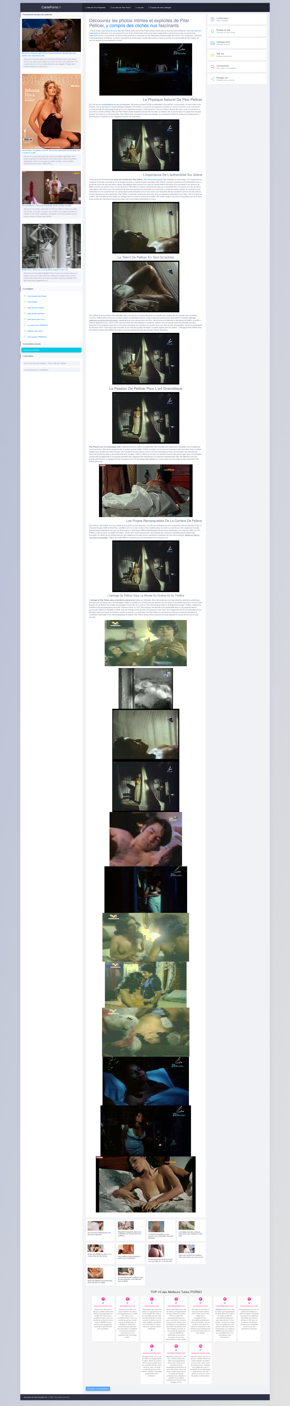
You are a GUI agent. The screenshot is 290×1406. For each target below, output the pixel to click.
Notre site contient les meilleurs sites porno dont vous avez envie (191, 1256)
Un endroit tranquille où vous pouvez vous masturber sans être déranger (160, 1236)
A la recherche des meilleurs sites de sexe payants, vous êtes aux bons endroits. (130, 1279)
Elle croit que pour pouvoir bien (155, 179)
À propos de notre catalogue (160, 7)
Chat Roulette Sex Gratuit (36, 296)
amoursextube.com (176, 1306)
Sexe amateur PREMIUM (36, 337)
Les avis (140, 7)
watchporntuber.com (176, 1353)
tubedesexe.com (152, 1306)
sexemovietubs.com (152, 1353)
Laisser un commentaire (99, 1388)
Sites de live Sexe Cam (36, 319)
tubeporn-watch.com (200, 1353)
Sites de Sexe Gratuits (35, 307)
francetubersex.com (249, 1306)
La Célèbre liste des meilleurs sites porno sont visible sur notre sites (191, 1234)
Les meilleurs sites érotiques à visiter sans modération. (129, 1257)
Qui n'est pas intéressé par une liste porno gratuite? (99, 1233)
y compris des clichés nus (131, 25)
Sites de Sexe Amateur (36, 313)
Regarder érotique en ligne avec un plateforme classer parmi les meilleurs (129, 1234)
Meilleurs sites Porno (35, 331)
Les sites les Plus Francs (121, 7)
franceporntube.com (103, 1306)
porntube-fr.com (200, 1306)
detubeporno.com (127, 1306)
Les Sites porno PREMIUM (37, 325)
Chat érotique (32, 302)
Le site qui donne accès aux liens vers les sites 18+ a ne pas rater (160, 1260)
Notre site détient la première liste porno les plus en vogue (100, 1281)
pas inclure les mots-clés (111, 30)
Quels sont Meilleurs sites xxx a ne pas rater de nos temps (99, 1255)
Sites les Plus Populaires (96, 7)
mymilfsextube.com (225, 1306)
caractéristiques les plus (110, 104)
